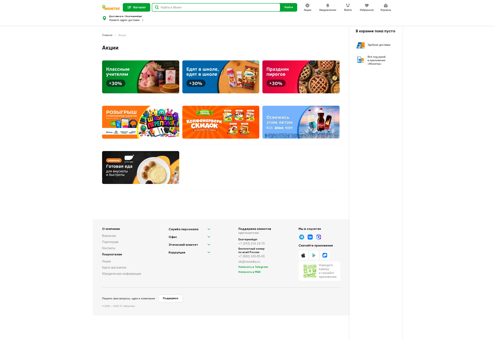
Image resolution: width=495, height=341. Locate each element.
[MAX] (319, 237)
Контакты (108, 248)
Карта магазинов (114, 267)
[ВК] (310, 237)
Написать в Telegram (253, 267)
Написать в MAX (249, 272)
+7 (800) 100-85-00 (251, 256)
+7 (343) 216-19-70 (251, 243)
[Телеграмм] (302, 237)
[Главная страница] (111, 7)
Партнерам (110, 242)
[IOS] (303, 255)
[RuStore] (324, 255)
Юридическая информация (121, 273)
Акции (106, 261)
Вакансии (109, 235)
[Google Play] (314, 255)
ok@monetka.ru (249, 261)
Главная (107, 35)
